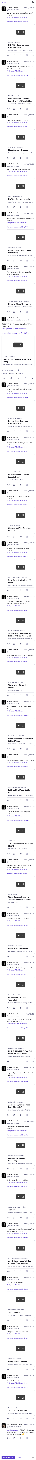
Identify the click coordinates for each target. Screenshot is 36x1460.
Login (19, 1457)
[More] (33, 55)
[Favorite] (20, 55)
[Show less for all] (33, 2)
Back (5, 2)
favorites (19, 373)
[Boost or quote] (14, 55)
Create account (8, 1457)
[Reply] (3, 378)
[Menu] (32, 1457)
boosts (4, 373)
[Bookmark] (27, 55)
